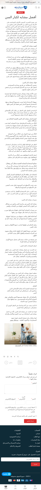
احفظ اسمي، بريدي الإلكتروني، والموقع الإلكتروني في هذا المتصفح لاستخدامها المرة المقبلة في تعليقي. (20, 409)
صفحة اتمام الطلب (34, 446)
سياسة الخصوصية (15, 436)
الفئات (25, 488)
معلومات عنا (16, 440)
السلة (5, 488)
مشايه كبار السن (27, 46)
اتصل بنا (37, 443)
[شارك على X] (18, 356)
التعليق (34, 383)
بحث (15, 488)
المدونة (18, 433)
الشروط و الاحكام (15, 446)
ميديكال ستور (32, 120)
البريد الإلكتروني (21, 398)
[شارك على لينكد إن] (11, 356)
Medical (20, 12)
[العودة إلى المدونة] (20, 362)
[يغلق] (39, 2)
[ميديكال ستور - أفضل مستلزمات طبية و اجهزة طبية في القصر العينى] (20, 7)
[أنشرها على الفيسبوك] (14, 356)
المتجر (35, 488)
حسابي (38, 433)
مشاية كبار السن (26, 57)
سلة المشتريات (35, 440)
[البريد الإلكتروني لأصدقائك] (4, 356)
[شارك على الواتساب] (8, 356)
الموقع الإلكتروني (10, 399)
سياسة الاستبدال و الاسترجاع (11, 443)
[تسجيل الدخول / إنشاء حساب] (5, 7)
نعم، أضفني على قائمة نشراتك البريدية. (23, 416)
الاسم (33, 399)
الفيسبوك (18, 345)
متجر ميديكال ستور (18, 67)
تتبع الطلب (37, 436)
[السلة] (2, 7)
